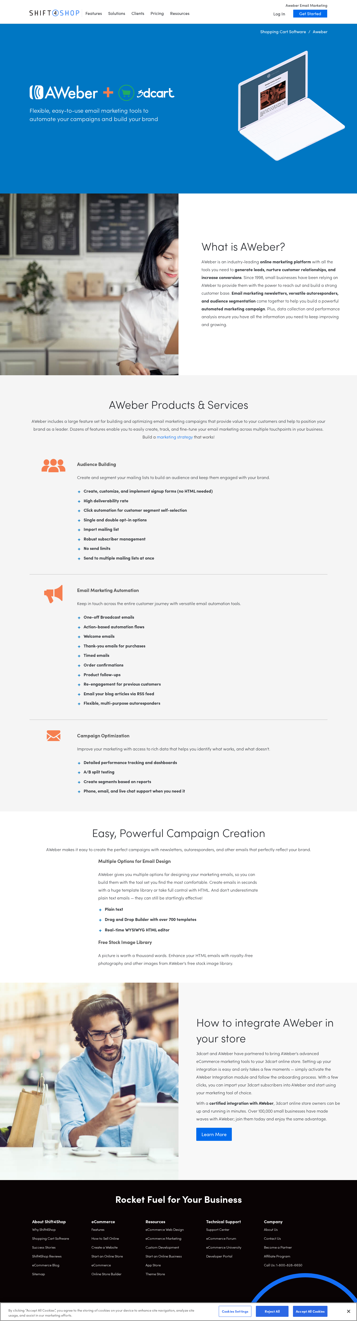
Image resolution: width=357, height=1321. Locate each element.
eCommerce (101, 1264)
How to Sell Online (105, 1238)
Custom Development (162, 1247)
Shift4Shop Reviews (47, 1256)
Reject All (272, 1311)
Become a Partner (278, 1247)
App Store (153, 1264)
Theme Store (155, 1273)
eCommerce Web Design (165, 1229)
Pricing (157, 13)
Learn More (214, 1134)
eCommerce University (223, 1247)
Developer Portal (219, 1256)
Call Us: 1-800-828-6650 (283, 1264)
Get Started (310, 13)
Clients (137, 13)
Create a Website (104, 1247)
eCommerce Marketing (163, 1238)
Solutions (116, 13)
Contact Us (272, 1238)
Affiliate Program (277, 1256)
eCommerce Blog (45, 1264)
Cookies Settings (235, 1311)
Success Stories (44, 1247)
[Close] (348, 1311)
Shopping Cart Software (50, 1238)
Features (93, 13)
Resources (179, 13)
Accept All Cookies (310, 1311)
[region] (178, 1311)
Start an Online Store (107, 1256)
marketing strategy (175, 437)
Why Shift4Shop (44, 1229)
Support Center (217, 1229)
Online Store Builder (106, 1273)
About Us (271, 1229)
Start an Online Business (164, 1256)
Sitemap (38, 1273)
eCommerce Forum (221, 1238)
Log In (279, 13)
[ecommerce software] (54, 13)
